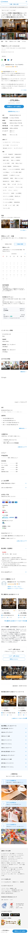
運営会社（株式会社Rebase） (7, 893)
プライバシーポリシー (6, 890)
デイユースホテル (5, 861)
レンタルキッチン (19, 858)
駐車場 (20, 867)
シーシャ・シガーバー (6, 872)
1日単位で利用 (20, 244)
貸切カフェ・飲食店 (5, 862)
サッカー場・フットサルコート (13, 870)
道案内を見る (22, 428)
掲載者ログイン (16, 881)
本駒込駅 (12, 424)
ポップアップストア (18, 148)
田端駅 (8, 418)
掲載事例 (22, 881)
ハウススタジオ (11, 858)
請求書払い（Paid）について (7, 538)
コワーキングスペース (12, 859)
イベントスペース (14, 145)
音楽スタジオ (4, 858)
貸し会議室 (12, 853)
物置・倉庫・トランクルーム (17, 869)
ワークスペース (4, 855)
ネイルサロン (13, 862)
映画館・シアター (21, 862)
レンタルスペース (6, 142)
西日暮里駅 (9, 420)
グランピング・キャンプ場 (7, 873)
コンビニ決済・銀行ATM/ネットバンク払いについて (12, 535)
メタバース (3, 870)
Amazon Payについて (5, 533)
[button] (14, 428)
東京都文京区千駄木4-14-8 (7, 52)
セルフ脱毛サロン (21, 873)
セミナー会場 (6, 145)
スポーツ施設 (22, 864)
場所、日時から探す (14, 4)
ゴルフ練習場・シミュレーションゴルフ (9, 867)
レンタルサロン (20, 855)
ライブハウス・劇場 (16, 872)
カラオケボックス (5, 866)
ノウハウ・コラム (5, 888)
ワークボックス (18, 856)
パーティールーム (16, 142)
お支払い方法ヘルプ (21, 540)
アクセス (24, 41)
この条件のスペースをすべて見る (18, 718)
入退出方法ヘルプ (21, 446)
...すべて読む (24, 90)
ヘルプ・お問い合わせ (6, 891)
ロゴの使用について (16, 891)
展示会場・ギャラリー (7, 148)
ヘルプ (11, 899)
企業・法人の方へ (5, 899)
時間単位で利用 (8, 244)
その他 (2, 875)
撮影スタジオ (4, 856)
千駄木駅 (13, 422)
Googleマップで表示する (20, 402)
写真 (6, 41)
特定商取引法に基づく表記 (17, 890)
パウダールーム (4, 864)
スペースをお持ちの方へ (6, 881)
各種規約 (11, 888)
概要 (2, 41)
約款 (15, 888)
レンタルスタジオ (19, 853)
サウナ (15, 873)
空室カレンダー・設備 (14, 41)
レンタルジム (4, 859)
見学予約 (4, 56)
